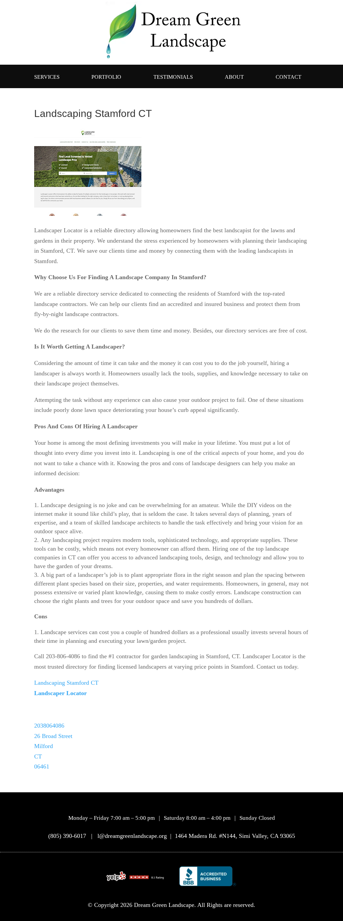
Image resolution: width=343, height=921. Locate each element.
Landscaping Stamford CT (66, 682)
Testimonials (173, 77)
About (234, 77)
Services (47, 77)
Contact (288, 77)
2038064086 (49, 725)
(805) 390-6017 (67, 836)
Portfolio (106, 77)
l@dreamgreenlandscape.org (132, 836)
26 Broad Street (53, 736)
